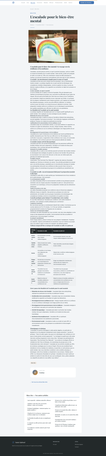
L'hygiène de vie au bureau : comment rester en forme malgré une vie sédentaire (38, 413)
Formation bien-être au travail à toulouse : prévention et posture (65, 420)
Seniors (70, 2)
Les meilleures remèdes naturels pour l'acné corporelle (38, 428)
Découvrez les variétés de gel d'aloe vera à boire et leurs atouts (65, 401)
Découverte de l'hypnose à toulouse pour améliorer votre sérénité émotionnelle (65, 425)
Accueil (23, 2)
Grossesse (39, 2)
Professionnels (58, 2)
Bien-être (33, 2)
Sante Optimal (20, 442)
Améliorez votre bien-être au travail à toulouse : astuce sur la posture (37, 404)
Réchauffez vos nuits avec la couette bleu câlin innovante (66, 415)
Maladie (46, 2)
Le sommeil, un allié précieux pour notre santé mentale (39, 423)
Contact (77, 447)
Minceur (51, 2)
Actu (28, 2)
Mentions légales (79, 444)
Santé (65, 2)
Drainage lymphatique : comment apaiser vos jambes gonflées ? (38, 409)
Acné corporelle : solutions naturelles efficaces (39, 400)
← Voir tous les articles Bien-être (38, 382)
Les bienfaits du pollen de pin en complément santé (38, 418)
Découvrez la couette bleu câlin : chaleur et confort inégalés (66, 410)
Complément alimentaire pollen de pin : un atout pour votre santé (66, 405)
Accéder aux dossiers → (86, 2)
